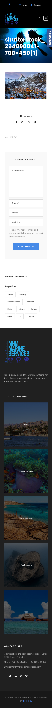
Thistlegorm (26, 565)
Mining (22, 309)
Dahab (26, 424)
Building (23, 294)
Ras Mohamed (26, 471)
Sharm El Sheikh (26, 518)
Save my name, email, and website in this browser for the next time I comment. (26, 233)
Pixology (27, 700)
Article (10, 294)
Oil (20, 316)
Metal (9, 309)
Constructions (13, 302)
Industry (30, 302)
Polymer (31, 316)
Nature (34, 309)
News (9, 316)
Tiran (26, 612)
